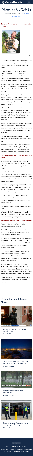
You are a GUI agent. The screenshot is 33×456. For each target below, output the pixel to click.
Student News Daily (14, 1)
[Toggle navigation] (29, 2)
